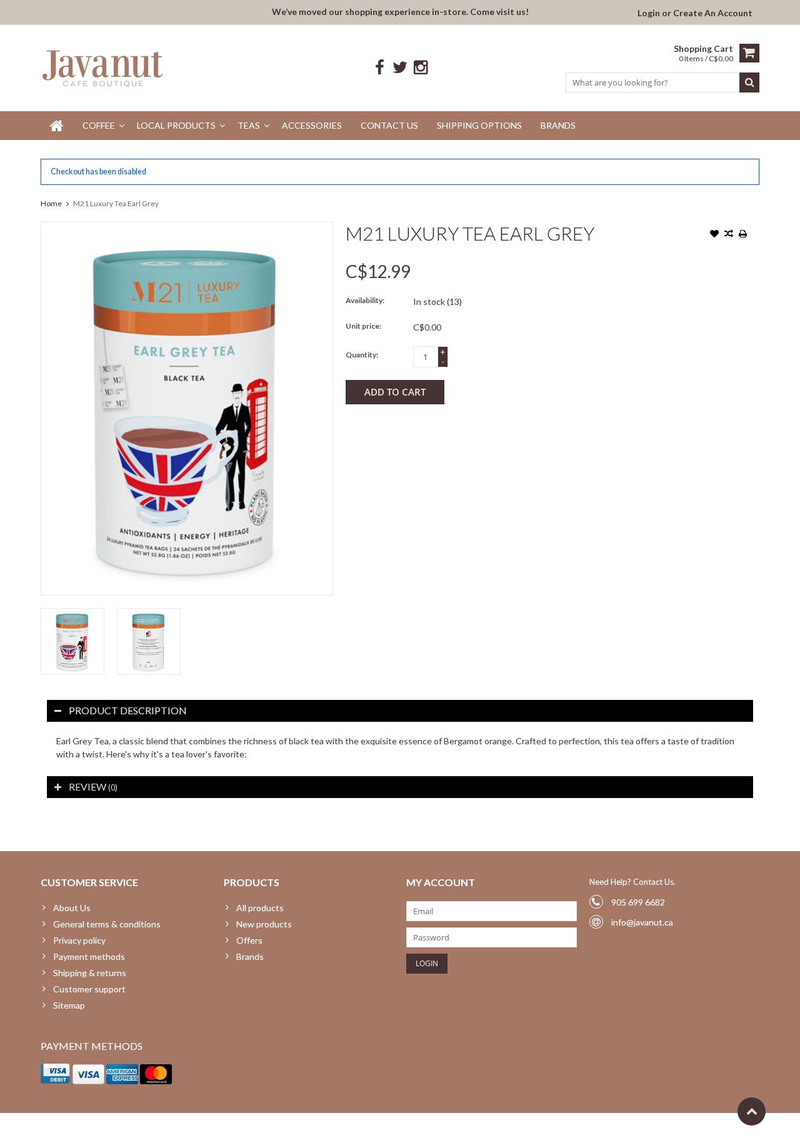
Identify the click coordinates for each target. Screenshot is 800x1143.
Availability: (365, 300)
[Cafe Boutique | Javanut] (104, 67)
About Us (72, 907)
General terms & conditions (107, 924)
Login (650, 12)
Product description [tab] (128, 710)
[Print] (743, 235)
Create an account (712, 12)
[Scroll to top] (752, 1111)
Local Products (176, 125)
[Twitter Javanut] (400, 67)
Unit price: (363, 326)
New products (264, 924)
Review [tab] (93, 786)
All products (260, 907)
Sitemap (69, 1005)
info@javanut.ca (642, 922)
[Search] (749, 82)
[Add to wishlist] (714, 235)
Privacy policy (79, 940)
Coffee (98, 125)
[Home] (57, 125)
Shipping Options (479, 125)
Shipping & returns (89, 972)
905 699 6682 (638, 902)
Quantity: (362, 354)
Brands (558, 125)
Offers (249, 940)
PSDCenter (204, 1127)
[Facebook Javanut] (380, 67)
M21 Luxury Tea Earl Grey (116, 203)
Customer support (89, 989)
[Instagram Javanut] (421, 67)
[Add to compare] (728, 235)
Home (51, 203)
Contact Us (389, 125)
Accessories (312, 125)
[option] (72, 641)
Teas (249, 125)
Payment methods (89, 956)
